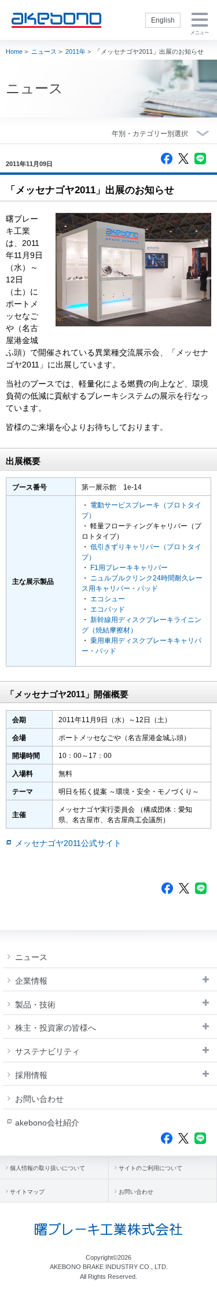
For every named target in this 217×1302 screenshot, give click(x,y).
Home (14, 51)
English (163, 20)
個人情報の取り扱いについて (47, 1168)
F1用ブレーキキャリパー (129, 568)
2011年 (75, 51)
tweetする (183, 158)
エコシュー (107, 599)
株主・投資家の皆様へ (55, 1027)
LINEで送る (200, 158)
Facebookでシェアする (166, 158)
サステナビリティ (47, 1051)
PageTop (200, 1288)
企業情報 (31, 980)
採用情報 (31, 1075)
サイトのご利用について (150, 1168)
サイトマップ (27, 1192)
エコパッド (107, 609)
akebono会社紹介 (47, 1122)
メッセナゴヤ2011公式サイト (68, 843)
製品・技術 (35, 1004)
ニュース (44, 51)
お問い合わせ (39, 1099)
